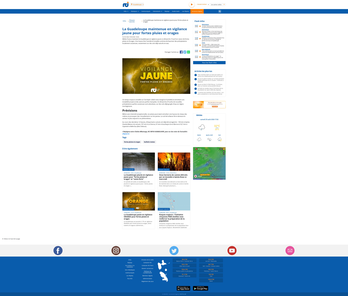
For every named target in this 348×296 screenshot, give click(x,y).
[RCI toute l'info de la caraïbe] (125, 4)
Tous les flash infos (209, 62)
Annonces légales (197, 11)
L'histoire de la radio (147, 260)
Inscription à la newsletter (129, 266)
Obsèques (134, 11)
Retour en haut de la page (12, 239)
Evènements (156, 11)
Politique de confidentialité (147, 272)
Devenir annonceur (147, 268)
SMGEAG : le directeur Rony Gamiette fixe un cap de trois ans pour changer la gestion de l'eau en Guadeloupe (213, 39)
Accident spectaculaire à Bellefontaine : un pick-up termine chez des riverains (212, 26)
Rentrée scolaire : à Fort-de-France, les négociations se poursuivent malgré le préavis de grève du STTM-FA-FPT (212, 32)
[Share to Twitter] (184, 52)
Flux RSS (129, 278)
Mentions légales (147, 276)
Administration (147, 278)
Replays (167, 11)
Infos (125, 11)
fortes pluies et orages (132, 142)
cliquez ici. (126, 134)
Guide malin (176, 11)
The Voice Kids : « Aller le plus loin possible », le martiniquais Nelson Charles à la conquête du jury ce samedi (213, 46)
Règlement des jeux (148, 281)
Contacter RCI (147, 262)
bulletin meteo (149, 142)
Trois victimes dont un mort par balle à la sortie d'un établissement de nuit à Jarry (213, 51)
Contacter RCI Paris (147, 265)
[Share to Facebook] (181, 52)
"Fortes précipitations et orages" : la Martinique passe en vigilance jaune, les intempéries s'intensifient (212, 57)
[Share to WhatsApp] (188, 52)
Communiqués (145, 11)
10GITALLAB (182, 294)
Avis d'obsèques (130, 270)
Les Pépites (185, 11)
